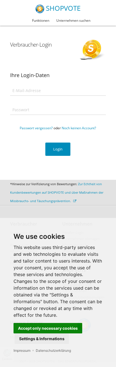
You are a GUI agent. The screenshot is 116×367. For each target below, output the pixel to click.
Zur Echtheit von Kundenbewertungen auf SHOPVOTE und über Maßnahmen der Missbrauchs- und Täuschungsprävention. (56, 192)
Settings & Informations (41, 338)
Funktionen (40, 20)
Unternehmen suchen (73, 20)
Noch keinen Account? (79, 128)
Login (58, 149)
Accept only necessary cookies (48, 328)
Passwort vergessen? (36, 128)
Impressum (22, 350)
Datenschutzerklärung (53, 350)
